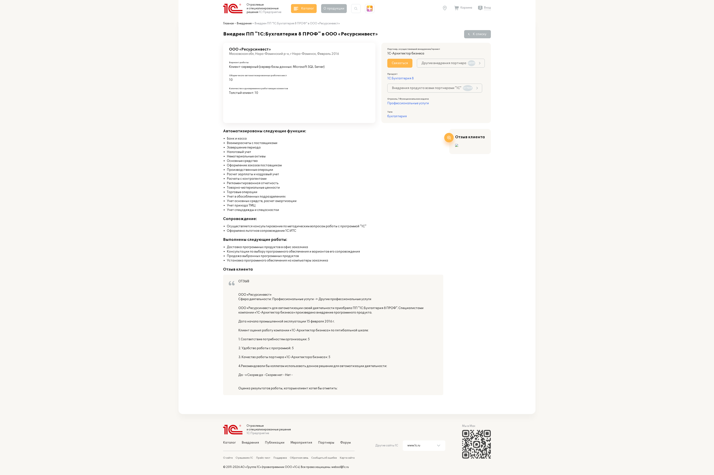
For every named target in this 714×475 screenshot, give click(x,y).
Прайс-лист (263, 457)
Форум (345, 443)
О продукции (334, 8)
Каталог (229, 443)
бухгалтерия (397, 116)
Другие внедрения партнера (448, 63)
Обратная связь (299, 457)
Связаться (400, 63)
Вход (487, 7)
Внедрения (244, 23)
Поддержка (280, 457)
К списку (479, 34)
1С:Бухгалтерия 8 (400, 78)
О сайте (228, 457)
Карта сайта (347, 457)
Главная (228, 23)
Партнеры (326, 443)
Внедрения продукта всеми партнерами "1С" (432, 88)
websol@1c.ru (340, 467)
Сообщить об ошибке (324, 457)
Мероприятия (301, 443)
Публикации (274, 443)
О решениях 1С (244, 457)
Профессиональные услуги (408, 103)
